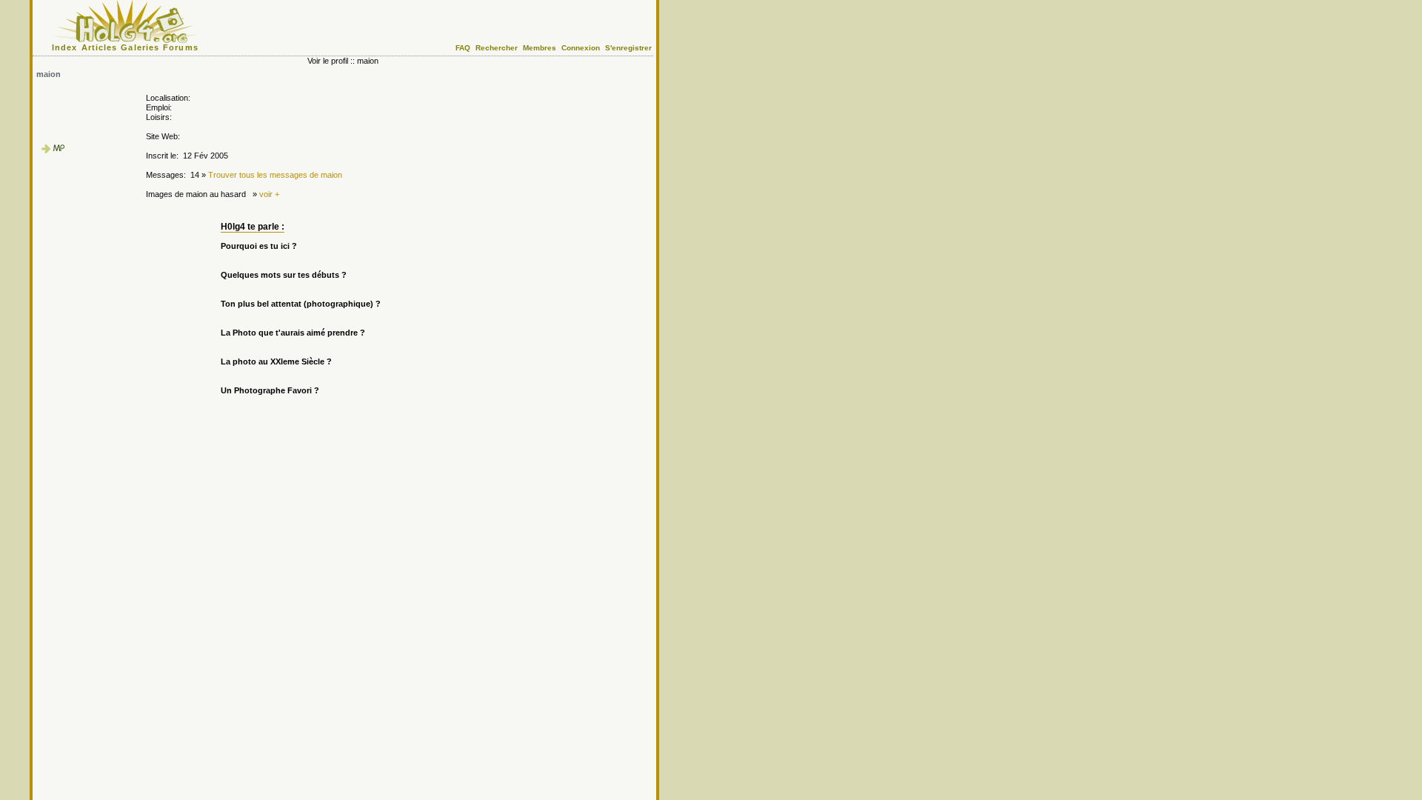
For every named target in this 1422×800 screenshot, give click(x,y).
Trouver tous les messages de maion (275, 174)
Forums (180, 47)
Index (65, 47)
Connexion (580, 48)
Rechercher (496, 48)
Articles (99, 47)
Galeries (140, 47)
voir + (269, 194)
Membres (539, 48)
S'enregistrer (628, 48)
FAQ (462, 48)
